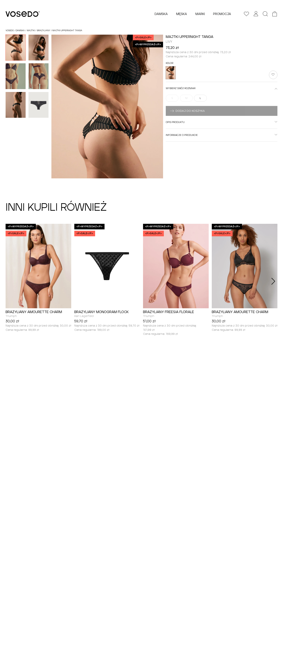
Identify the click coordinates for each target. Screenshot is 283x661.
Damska (20, 30)
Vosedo (10, 30)
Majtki (31, 30)
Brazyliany (43, 30)
